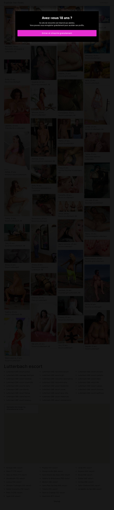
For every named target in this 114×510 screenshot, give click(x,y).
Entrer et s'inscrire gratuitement (57, 33)
